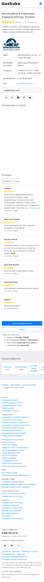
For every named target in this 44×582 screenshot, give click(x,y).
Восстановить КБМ (9, 472)
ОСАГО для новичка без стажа (14, 466)
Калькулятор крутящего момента (15, 417)
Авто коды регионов (10, 513)
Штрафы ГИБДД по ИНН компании (16, 487)
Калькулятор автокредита (12, 436)
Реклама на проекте (30, 551)
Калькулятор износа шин (12, 420)
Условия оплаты (8, 554)
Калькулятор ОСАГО (10, 400)
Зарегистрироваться (22, 323)
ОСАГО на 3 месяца (9, 445)
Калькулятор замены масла (13, 428)
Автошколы (6, 516)
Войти (22, 329)
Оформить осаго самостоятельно (15, 447)
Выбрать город (8, 408)
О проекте (6, 551)
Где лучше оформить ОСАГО (13, 450)
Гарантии (21, 554)
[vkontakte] (29, 97)
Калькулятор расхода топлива (14, 433)
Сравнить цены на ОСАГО (12, 403)
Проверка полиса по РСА (12, 405)
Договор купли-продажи (34, 368)
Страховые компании (10, 411)
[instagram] (24, 97)
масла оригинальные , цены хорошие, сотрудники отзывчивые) (19, 226)
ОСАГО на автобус (9, 458)
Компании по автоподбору (12, 518)
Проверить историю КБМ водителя (16, 475)
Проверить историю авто (12, 508)
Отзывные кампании (10, 505)
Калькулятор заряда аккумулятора (16, 425)
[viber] (12, 97)
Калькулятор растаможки (12, 430)
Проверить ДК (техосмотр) (12, 502)
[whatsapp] (6, 97)
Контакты (16, 551)
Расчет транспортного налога (14, 493)
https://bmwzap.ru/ (25, 83)
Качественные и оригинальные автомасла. (21, 288)
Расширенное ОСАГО (10, 461)
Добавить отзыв (11, 181)
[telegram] (18, 97)
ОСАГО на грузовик (9, 455)
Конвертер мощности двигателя (15, 422)
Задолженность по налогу (12, 496)
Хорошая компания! (12, 306)
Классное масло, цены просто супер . (19, 271)
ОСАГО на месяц (8, 442)
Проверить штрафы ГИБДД (13, 482)
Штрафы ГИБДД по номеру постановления (19, 484)
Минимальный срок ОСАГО (13, 439)
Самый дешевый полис (11, 453)
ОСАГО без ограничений (12, 463)
